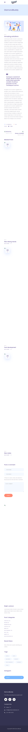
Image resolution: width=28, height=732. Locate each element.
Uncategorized (7, 636)
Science (19, 662)
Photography (7, 630)
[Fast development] (14, 248)
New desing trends (10, 242)
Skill (5, 34)
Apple (7, 655)
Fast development (10, 347)
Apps (14, 655)
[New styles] (14, 354)
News (5, 628)
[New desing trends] (14, 143)
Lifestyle (6, 626)
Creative (6, 620)
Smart (5, 634)
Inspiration (7, 624)
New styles (7, 453)
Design (5, 622)
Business (8, 659)
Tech (7, 665)
